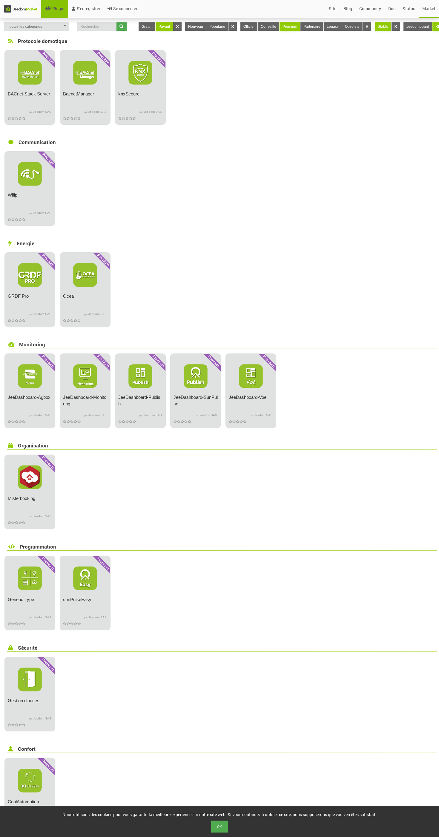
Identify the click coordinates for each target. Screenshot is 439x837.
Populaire (217, 26)
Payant (164, 26)
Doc (391, 8)
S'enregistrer (88, 8)
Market (428, 8)
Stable (383, 26)
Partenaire (311, 26)
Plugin (58, 8)
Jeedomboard (417, 26)
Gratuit (147, 26)
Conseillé (268, 26)
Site (332, 8)
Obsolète (352, 26)
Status (409, 8)
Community (370, 8)
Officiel (248, 26)
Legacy (333, 26)
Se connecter (125, 8)
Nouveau (195, 26)
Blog (347, 8)
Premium (290, 26)
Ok (219, 826)
